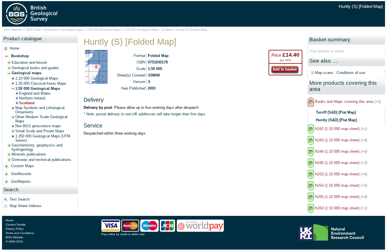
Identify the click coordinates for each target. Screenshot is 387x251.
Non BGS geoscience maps (38, 126)
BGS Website (13, 29)
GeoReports (21, 181)
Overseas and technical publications (41, 160)
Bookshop (51, 29)
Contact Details (15, 224)
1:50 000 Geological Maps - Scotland (148, 29)
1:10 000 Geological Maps (36, 78)
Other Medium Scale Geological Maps (41, 119)
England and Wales (35, 93)
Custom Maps (22, 166)
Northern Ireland (32, 98)
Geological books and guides (35, 68)
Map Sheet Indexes (26, 206)
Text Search (19, 199)
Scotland (27, 103)
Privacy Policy (15, 228)
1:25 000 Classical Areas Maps (40, 83)
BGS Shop (34, 29)
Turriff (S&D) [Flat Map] (336, 112)
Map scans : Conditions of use (340, 73)
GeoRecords (21, 174)
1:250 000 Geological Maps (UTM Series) (42, 138)
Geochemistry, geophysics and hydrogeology (37, 147)
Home (14, 48)
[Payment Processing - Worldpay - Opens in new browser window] (200, 230)
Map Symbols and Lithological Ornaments (40, 110)
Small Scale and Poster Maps (39, 131)
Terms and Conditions (20, 233)
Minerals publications (29, 154)
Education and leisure (29, 62)
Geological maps (72, 29)
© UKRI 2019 (14, 241)
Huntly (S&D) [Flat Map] (336, 120)
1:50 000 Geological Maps (103, 29)
